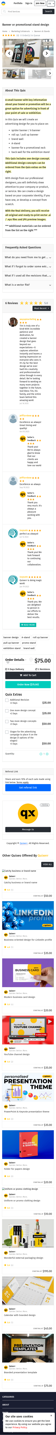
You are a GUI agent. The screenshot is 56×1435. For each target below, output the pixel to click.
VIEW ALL (47, 864)
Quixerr (24, 843)
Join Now (40, 3)
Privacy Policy (20, 1427)
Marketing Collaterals (20, 31)
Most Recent (40, 308)
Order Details (14, 660)
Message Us (28, 829)
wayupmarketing (28, 319)
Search (48, 11)
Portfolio (18, 3)
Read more (29, 625)
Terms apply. (22, 782)
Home (4, 31)
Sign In (28, 3)
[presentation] (50, 73)
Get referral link (28, 787)
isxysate (24, 530)
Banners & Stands (42, 31)
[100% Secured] (31, 660)
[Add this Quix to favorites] (7, 663)
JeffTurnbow (26, 415)
